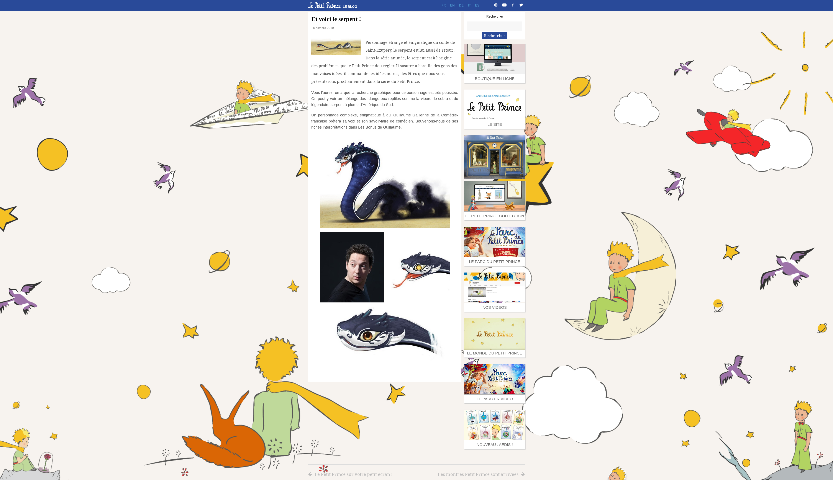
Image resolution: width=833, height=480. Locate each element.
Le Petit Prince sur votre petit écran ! (354, 474)
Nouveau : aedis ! (495, 444)
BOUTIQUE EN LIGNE (495, 79)
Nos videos (494, 307)
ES (477, 5)
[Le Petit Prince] (324, 5)
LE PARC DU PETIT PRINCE (494, 262)
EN (452, 5)
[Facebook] (513, 5)
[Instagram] (496, 5)
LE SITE (494, 124)
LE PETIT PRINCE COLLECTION (494, 216)
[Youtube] (504, 5)
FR (443, 5)
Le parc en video (495, 399)
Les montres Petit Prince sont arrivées (478, 474)
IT (469, 5)
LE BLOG (350, 6)
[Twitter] (521, 5)
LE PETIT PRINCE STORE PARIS (495, 170)
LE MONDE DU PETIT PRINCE (494, 353)
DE (461, 5)
